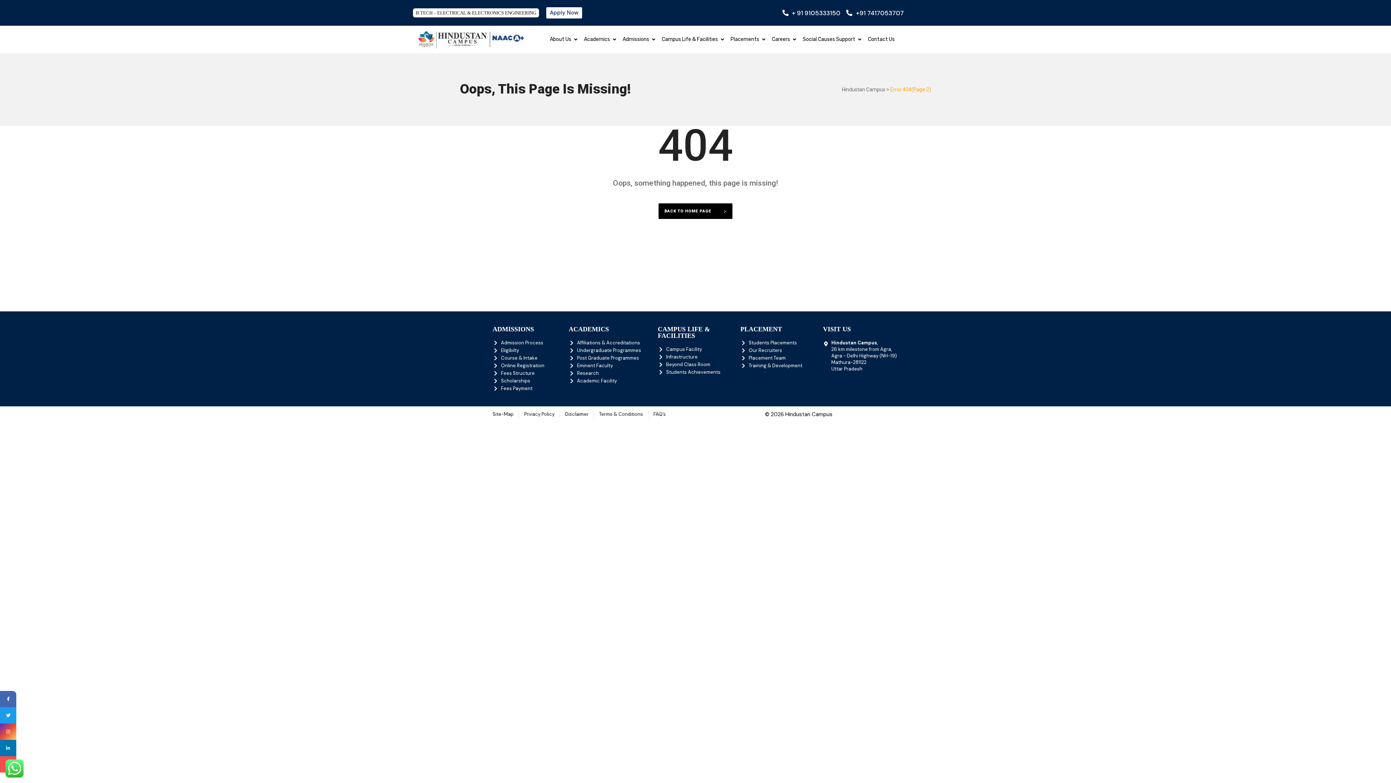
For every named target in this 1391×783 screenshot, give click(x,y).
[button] (575, 39)
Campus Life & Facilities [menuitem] (690, 39)
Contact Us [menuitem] (881, 39)
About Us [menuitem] (560, 39)
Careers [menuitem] (781, 39)
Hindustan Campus (863, 89)
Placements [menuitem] (745, 39)
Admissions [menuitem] (636, 39)
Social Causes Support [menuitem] (829, 39)
